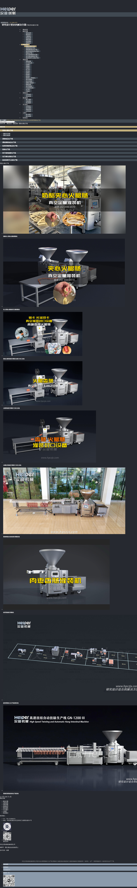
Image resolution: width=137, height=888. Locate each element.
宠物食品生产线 (30, 48)
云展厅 (25, 112)
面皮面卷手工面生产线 (32, 58)
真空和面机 (29, 86)
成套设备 (25, 44)
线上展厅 (28, 114)
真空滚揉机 (29, 79)
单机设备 (25, 59)
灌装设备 (28, 61)
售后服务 (28, 102)
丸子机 (28, 89)
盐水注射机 (29, 81)
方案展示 (28, 36)
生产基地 (28, 107)
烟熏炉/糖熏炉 (30, 82)
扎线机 (28, 64)
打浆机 (28, 91)
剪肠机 (28, 66)
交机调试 (28, 101)
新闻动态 (25, 92)
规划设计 (28, 34)
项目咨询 (28, 33)
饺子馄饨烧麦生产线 (31, 54)
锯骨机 (28, 73)
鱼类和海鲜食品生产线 (32, 51)
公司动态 (28, 94)
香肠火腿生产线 (30, 46)
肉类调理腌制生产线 (35, 120)
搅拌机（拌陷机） (31, 78)
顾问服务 (25, 97)
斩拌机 (28, 76)
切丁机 (28, 69)
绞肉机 (28, 74)
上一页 (2, 796)
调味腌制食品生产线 (31, 49)
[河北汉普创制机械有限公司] (8, 14)
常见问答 (28, 96)
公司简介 (28, 106)
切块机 (28, 68)
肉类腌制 (28, 41)
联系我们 (25, 117)
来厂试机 (28, 99)
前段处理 (28, 38)
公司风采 (28, 111)
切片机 (28, 71)
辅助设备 (28, 84)
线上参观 (28, 116)
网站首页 (25, 29)
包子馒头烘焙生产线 (31, 56)
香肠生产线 (10, 120)
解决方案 (25, 31)
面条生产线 (29, 53)
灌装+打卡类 (6, 133)
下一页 (9, 796)
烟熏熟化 (28, 43)
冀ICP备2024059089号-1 (11, 847)
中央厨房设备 (30, 87)
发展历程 (28, 109)
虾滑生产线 (26, 120)
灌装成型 (28, 39)
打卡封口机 (29, 63)
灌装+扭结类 (6, 135)
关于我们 (25, 104)
